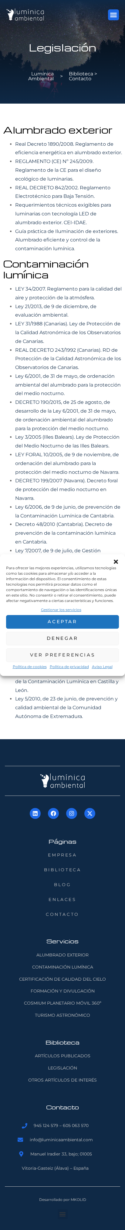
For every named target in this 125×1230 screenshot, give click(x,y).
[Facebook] (53, 813)
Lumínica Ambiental (41, 76)
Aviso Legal (102, 666)
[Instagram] (71, 813)
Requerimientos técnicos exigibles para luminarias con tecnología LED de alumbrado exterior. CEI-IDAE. (63, 213)
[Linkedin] (35, 813)
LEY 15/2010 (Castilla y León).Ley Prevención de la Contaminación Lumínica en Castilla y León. (67, 681)
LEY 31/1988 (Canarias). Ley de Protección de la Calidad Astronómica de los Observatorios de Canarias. (68, 332)
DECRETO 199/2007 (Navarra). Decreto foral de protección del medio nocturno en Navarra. (66, 489)
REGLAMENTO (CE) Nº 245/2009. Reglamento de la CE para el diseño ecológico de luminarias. (58, 170)
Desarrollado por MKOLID (62, 1199)
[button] (116, 562)
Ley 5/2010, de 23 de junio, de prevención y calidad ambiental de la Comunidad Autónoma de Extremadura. (66, 707)
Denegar (62, 638)
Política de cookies (30, 666)
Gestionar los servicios (61, 609)
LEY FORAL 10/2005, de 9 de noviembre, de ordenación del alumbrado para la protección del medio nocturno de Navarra (67, 463)
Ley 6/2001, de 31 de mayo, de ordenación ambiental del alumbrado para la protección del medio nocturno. (68, 385)
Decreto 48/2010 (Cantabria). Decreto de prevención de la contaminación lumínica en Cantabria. (65, 533)
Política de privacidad (69, 666)
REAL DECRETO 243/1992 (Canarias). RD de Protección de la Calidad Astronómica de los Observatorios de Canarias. (68, 359)
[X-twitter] (89, 813)
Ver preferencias (62, 655)
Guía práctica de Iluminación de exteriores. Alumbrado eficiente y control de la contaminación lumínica (66, 240)
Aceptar (62, 622)
